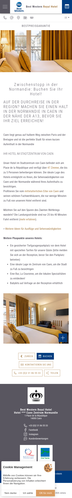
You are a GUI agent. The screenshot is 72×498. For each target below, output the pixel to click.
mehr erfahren (27, 219)
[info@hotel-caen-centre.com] (11, 17)
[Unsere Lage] (18, 17)
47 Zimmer (53, 167)
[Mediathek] (25, 17)
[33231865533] (5, 17)
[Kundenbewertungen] (31, 17)
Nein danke (11, 493)
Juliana (63, 493)
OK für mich (45, 493)
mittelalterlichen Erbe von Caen (42, 191)
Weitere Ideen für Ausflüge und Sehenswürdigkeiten (33, 228)
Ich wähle (28, 493)
